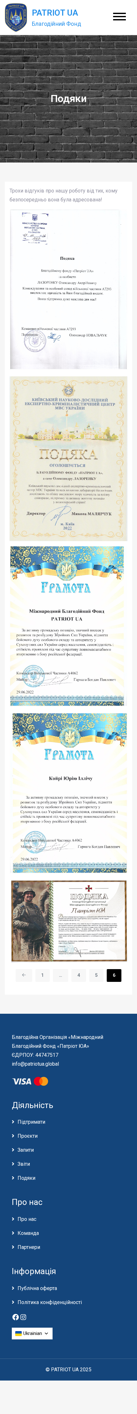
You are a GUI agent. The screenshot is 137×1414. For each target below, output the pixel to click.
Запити (26, 1150)
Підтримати (31, 1122)
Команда (28, 1233)
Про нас (27, 1219)
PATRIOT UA (55, 13)
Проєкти (28, 1136)
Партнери (29, 1247)
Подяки (26, 1178)
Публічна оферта (37, 1288)
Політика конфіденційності (50, 1302)
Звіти (24, 1164)
